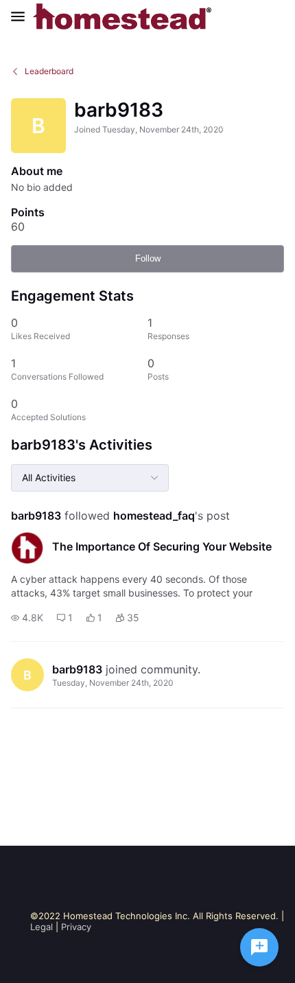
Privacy (76, 926)
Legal (41, 926)
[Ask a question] (259, 947)
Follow (148, 258)
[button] (27, 618)
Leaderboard (49, 71)
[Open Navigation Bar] (22, 16)
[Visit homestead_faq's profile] (27, 547)
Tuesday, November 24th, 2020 (113, 683)
